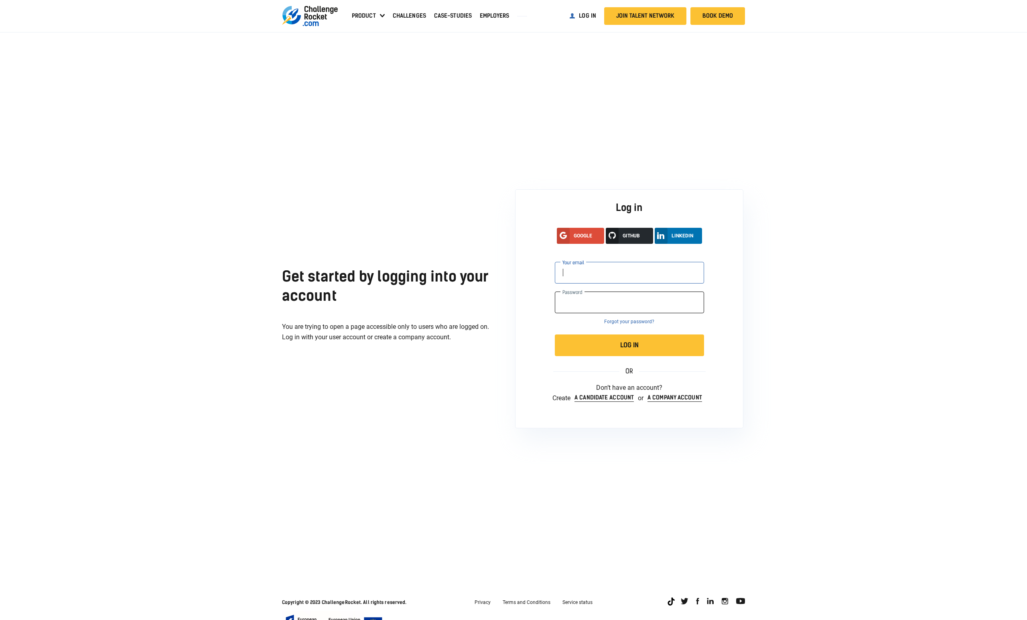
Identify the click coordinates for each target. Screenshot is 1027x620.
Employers (494, 15)
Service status (577, 602)
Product (364, 15)
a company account (674, 398)
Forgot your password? (629, 321)
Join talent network (645, 15)
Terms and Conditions (526, 602)
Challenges (409, 15)
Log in (587, 15)
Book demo (717, 15)
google (583, 236)
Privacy (483, 602)
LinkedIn (682, 236)
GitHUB (631, 236)
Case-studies (453, 15)
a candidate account (604, 398)
